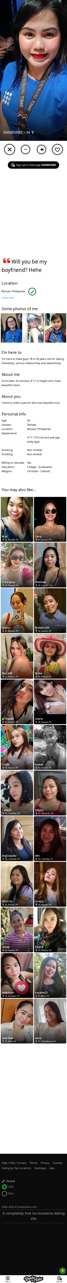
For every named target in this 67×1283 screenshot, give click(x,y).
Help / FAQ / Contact (14, 1163)
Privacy (45, 1163)
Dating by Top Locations (16, 1168)
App (51, 1168)
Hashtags (40, 1168)
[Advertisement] (33, 215)
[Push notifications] (62, 1271)
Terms (33, 1163)
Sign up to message (36, 165)
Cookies (57, 1163)
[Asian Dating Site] (33, 1277)
